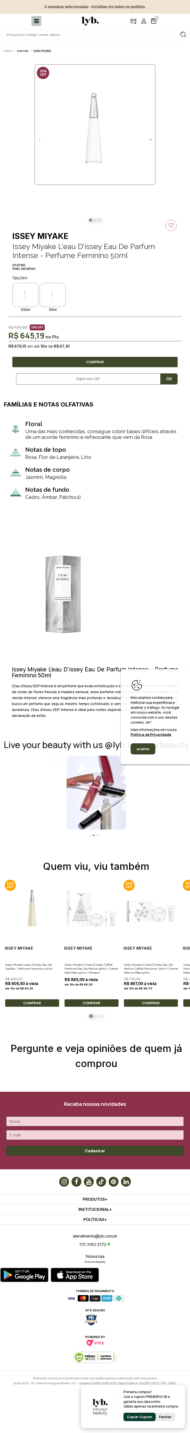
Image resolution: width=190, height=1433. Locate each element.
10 (44, 346)
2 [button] (95, 1016)
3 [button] (99, 1016)
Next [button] (151, 140)
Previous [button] (39, 140)
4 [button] (102, 1016)
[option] (95, 124)
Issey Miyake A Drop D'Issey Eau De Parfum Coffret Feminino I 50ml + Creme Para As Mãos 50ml (151, 968)
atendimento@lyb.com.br (95, 1236)
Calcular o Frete (86, 379)
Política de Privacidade (151, 734)
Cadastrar (95, 1150)
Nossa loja (95, 1256)
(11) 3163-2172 (92, 1244)
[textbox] (95, 34)
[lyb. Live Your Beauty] (87, 21)
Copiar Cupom (139, 1416)
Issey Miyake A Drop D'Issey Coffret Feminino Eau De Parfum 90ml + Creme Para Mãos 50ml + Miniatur (91, 968)
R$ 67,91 (62, 346)
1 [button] (91, 1016)
